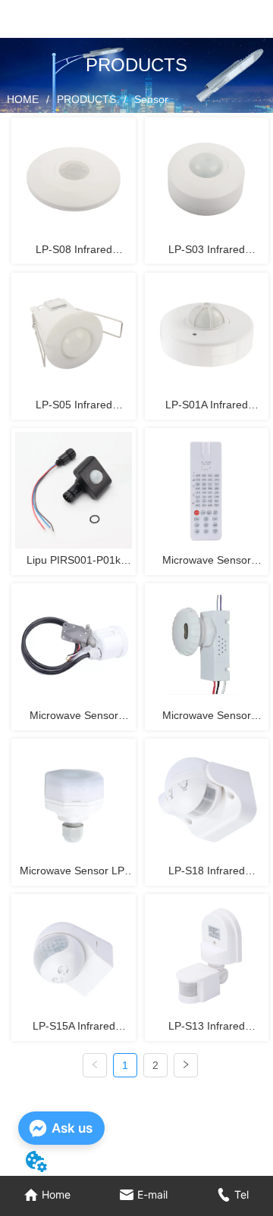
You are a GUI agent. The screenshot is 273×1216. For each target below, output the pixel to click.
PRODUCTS (86, 99)
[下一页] (186, 1065)
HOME (23, 99)
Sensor (151, 99)
